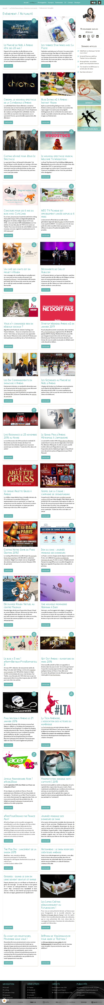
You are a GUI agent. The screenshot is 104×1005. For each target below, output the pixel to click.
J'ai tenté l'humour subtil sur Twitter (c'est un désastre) (88, 57)
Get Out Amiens (55, 675)
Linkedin (31, 995)
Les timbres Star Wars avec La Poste (57, 46)
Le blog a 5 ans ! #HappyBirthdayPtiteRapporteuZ (20, 661)
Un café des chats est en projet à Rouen (17, 270)
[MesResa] (32, 1002)
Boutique (77, 2)
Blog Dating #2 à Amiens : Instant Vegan (54, 100)
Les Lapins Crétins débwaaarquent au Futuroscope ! (51, 904)
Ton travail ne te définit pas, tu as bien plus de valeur (89, 68)
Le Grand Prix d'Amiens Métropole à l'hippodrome (54, 435)
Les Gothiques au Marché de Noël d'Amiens (56, 381)
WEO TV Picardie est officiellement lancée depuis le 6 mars (57, 213)
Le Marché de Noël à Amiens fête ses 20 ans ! (18, 46)
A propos (51, 2)
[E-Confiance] (71, 1002)
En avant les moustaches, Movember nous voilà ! (17, 937)
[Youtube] (88, 39)
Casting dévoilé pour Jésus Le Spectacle (19, 157)
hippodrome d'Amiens (66, 441)
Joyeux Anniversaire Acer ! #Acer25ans (18, 780)
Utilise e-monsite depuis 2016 (63, 992)
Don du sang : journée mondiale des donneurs (53, 551)
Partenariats (59, 2)
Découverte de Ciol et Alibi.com (53, 270)
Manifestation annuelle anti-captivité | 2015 (56, 780)
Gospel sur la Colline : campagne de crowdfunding (55, 492)
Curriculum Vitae (9, 992)
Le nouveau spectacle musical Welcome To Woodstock (57, 157)
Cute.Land (9, 231)
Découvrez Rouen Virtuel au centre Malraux (19, 605)
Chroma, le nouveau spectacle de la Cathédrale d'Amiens (20, 100)
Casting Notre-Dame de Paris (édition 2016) (19, 551)
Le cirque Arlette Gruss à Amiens (18, 492)
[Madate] (20, 1002)
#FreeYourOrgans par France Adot (19, 817)
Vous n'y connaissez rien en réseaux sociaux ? (18, 324)
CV (65, 2)
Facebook (32, 990)
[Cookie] (4, 1001)
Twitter (31, 987)
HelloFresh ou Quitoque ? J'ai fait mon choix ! (90, 52)
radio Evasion (23, 388)
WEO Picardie (59, 222)
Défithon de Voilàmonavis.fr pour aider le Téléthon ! (55, 937)
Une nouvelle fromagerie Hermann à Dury (54, 605)
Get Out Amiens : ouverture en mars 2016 (57, 659)
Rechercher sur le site (35, 998)
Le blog (32, 2)
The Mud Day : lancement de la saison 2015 (20, 850)
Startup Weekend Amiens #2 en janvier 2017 (57, 324)
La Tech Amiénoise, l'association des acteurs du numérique (56, 721)
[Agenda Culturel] (96, 1002)
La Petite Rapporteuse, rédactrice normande (23, 8)
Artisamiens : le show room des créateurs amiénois (57, 850)
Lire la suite (8, 66)
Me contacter (8, 998)
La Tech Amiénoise (49, 332)
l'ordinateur (18, 801)
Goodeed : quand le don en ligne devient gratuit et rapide (20, 877)
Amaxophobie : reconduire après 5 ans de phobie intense (89, 62)
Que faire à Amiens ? (86, 72)
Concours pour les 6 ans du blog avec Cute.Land (19, 211)
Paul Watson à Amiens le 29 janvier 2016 (18, 719)
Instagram (32, 992)
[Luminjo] (83, 1002)
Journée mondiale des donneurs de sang (52, 817)
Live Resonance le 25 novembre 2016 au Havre (20, 435)
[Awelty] (45, 1002)
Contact (70, 2)
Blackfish (65, 785)
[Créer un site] (7, 1002)
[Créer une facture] (58, 1002)
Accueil (26, 2)
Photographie (42, 2)
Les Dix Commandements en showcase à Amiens (18, 381)
